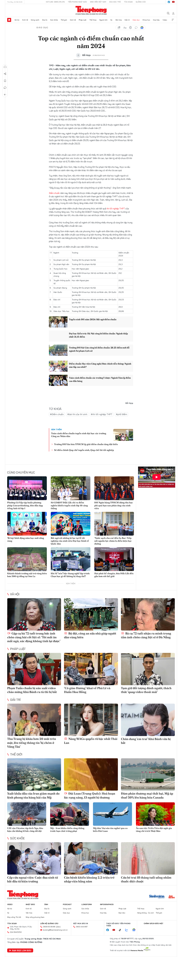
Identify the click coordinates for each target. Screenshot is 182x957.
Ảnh (46, 904)
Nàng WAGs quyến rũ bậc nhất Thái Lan (90, 741)
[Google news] (135, 930)
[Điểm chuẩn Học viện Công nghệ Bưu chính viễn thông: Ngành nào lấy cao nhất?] (58, 366)
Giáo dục (136, 20)
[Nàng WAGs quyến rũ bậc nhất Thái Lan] (91, 720)
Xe (111, 20)
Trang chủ (9, 20)
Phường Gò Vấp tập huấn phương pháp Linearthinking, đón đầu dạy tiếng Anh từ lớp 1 (25, 505)
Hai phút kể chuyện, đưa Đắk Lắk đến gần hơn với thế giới (113, 575)
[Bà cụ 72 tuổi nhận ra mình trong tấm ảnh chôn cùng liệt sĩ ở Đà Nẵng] (148, 614)
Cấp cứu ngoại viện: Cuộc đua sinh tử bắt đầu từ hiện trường (32, 879)
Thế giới (64, 20)
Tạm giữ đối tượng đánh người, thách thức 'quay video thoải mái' (146, 690)
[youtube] (173, 2)
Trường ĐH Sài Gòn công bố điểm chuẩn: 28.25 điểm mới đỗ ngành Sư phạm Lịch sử (99, 349)
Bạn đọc (122, 913)
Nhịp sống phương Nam (35, 917)
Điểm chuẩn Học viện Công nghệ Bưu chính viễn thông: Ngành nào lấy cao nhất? (100, 365)
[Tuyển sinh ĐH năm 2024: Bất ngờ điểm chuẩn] (58, 321)
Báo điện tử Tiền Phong (91, 10)
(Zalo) (58, 927)
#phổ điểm (121, 414)
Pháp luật (82, 20)
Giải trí (127, 20)
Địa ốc (44, 20)
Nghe (5, 66)
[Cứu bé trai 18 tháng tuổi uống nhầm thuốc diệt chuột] (148, 858)
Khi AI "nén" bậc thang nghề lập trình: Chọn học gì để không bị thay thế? (70, 575)
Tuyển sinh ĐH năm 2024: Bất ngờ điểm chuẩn (92, 319)
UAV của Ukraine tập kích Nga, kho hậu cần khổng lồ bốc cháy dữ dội (25, 829)
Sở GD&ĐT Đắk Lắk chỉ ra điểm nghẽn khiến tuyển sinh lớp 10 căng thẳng (69, 505)
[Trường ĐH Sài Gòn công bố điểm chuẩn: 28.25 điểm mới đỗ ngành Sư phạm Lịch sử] (58, 350)
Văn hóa (118, 20)
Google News (141, 27)
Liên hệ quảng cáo (49, 923)
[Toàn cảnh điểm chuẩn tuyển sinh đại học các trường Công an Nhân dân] (123, 435)
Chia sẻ (5, 73)
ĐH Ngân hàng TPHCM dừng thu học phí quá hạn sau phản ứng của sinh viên (113, 505)
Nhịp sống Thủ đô (14, 917)
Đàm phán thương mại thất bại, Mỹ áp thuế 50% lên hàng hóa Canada (147, 795)
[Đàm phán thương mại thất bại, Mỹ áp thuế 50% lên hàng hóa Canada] (148, 774)
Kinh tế (25, 20)
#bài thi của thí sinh (77, 414)
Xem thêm (173, 20)
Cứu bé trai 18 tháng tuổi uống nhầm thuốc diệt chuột (146, 879)
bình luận (136, 27)
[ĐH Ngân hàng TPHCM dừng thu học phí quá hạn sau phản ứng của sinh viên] (114, 488)
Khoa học (146, 20)
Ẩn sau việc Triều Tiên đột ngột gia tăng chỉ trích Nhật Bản (154, 829)
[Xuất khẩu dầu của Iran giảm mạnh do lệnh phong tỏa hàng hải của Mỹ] (34, 774)
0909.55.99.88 (49, 927)
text (124, 27)
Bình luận (5, 87)
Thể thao (93, 20)
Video (165, 20)
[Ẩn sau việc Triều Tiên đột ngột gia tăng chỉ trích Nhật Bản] (155, 814)
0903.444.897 (82, 927)
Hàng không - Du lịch (145, 913)
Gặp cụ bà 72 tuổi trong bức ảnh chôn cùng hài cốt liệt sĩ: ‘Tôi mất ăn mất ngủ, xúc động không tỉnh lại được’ (33, 637)
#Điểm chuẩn (57, 414)
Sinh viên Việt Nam (98, 2)
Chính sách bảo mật (153, 923)
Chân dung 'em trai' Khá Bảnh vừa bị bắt (146, 741)
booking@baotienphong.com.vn (55, 930)
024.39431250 (16, 932)
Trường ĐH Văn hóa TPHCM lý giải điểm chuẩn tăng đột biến (86, 444)
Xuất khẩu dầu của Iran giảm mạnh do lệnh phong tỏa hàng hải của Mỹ (33, 795)
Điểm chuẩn (54, 193)
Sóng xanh (35, 20)
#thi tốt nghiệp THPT (101, 414)
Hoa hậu (156, 20)
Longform (86, 904)
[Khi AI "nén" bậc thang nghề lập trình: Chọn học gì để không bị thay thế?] (70, 559)
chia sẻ (119, 27)
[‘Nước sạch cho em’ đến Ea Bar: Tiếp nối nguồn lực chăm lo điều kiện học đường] (114, 524)
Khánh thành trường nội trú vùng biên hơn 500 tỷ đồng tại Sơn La (27, 575)
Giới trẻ (73, 20)
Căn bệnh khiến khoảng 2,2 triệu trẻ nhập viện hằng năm (89, 879)
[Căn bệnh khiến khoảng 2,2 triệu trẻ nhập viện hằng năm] (91, 858)
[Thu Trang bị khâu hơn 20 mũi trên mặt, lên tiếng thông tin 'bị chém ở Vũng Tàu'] (34, 720)
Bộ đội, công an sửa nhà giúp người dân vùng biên (90, 635)
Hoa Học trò (115, 2)
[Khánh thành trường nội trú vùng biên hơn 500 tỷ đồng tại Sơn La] (27, 559)
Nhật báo (30, 904)
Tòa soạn (128, 2)
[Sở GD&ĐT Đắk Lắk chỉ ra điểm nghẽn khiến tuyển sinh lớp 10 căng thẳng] (70, 488)
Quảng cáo (141, 2)
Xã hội (16, 20)
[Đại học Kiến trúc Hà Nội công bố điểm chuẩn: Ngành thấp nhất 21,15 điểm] (58, 336)
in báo (130, 27)
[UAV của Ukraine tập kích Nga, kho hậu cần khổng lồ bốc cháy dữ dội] (26, 814)
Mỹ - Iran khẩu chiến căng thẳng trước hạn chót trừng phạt (67, 829)
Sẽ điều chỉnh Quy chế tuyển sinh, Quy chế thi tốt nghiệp (84, 450)
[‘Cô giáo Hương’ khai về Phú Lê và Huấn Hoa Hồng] (91, 669)
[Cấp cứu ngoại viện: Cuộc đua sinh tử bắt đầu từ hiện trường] (34, 858)
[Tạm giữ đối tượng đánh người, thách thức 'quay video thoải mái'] (148, 669)
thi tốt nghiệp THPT (116, 208)
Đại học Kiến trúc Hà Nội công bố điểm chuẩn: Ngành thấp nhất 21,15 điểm (98, 335)
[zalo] (128, 930)
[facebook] (168, 2)
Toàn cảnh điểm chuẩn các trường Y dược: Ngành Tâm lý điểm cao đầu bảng (100, 379)
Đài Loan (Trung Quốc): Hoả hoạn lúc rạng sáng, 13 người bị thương (89, 795)
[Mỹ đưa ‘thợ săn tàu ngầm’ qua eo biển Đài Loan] (112, 814)
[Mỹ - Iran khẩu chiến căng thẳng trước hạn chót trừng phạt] (69, 814)
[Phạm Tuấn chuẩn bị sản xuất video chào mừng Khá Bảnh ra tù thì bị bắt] (34, 669)
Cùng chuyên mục (21, 472)
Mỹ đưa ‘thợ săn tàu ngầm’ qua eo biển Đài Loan (110, 829)
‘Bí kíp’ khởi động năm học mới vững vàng (25, 539)
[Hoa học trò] (172, 897)
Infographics (107, 904)
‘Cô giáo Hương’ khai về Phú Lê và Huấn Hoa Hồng (87, 690)
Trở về (5, 94)
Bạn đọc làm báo (21, 950)
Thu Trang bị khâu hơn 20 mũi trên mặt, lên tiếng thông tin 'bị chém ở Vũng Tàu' (31, 742)
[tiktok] (121, 930)
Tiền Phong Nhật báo (77, 2)
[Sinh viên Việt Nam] (157, 897)
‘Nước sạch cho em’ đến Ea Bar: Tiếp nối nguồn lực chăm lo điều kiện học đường (113, 541)
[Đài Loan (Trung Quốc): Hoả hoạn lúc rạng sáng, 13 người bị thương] (91, 774)
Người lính (103, 20)
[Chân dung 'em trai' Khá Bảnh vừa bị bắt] (148, 720)
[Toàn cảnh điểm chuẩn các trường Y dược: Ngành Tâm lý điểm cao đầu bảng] (58, 380)
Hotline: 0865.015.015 (55, 2)
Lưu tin (5, 80)
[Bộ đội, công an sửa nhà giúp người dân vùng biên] (91, 614)
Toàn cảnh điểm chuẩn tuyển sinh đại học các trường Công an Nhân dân (78, 435)
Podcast (67, 904)
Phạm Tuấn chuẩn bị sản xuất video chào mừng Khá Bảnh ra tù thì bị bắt (32, 690)
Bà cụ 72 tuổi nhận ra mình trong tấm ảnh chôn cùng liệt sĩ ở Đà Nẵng (146, 635)
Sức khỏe (54, 20)
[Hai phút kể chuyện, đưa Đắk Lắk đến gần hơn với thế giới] (114, 559)
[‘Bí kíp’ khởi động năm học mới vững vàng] (27, 524)
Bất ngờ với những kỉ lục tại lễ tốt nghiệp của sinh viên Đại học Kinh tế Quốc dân (70, 541)
